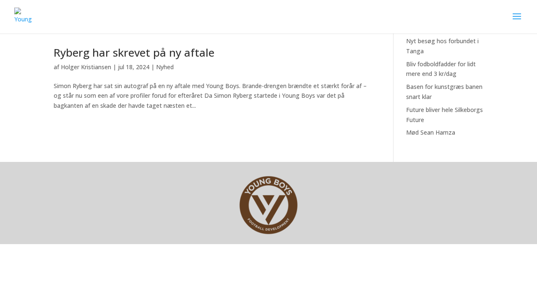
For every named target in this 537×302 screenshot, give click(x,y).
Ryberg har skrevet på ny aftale (134, 52)
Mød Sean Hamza (430, 132)
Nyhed (165, 67)
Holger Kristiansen (86, 67)
